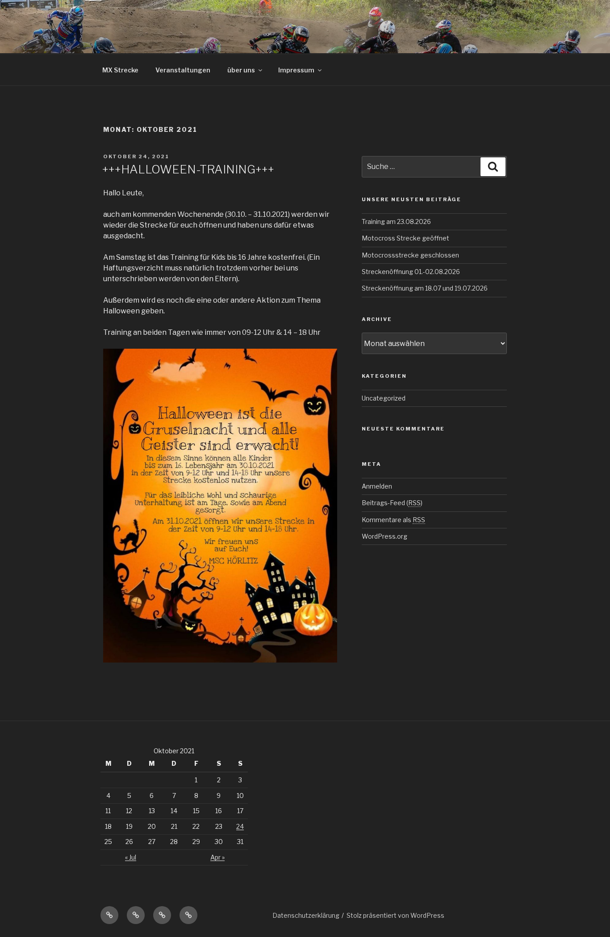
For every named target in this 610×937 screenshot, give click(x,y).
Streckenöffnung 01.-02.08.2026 (411, 271)
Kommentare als (393, 519)
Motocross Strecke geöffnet (405, 238)
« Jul (130, 857)
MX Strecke (120, 70)
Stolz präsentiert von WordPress (395, 915)
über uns (241, 70)
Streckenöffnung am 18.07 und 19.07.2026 (425, 288)
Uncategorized (383, 398)
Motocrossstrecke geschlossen (410, 255)
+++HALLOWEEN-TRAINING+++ (188, 169)
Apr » (217, 857)
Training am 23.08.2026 (396, 221)
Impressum (296, 70)
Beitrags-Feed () (392, 502)
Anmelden (377, 486)
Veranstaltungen (182, 70)
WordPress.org (384, 536)
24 (240, 826)
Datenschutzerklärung (305, 915)
